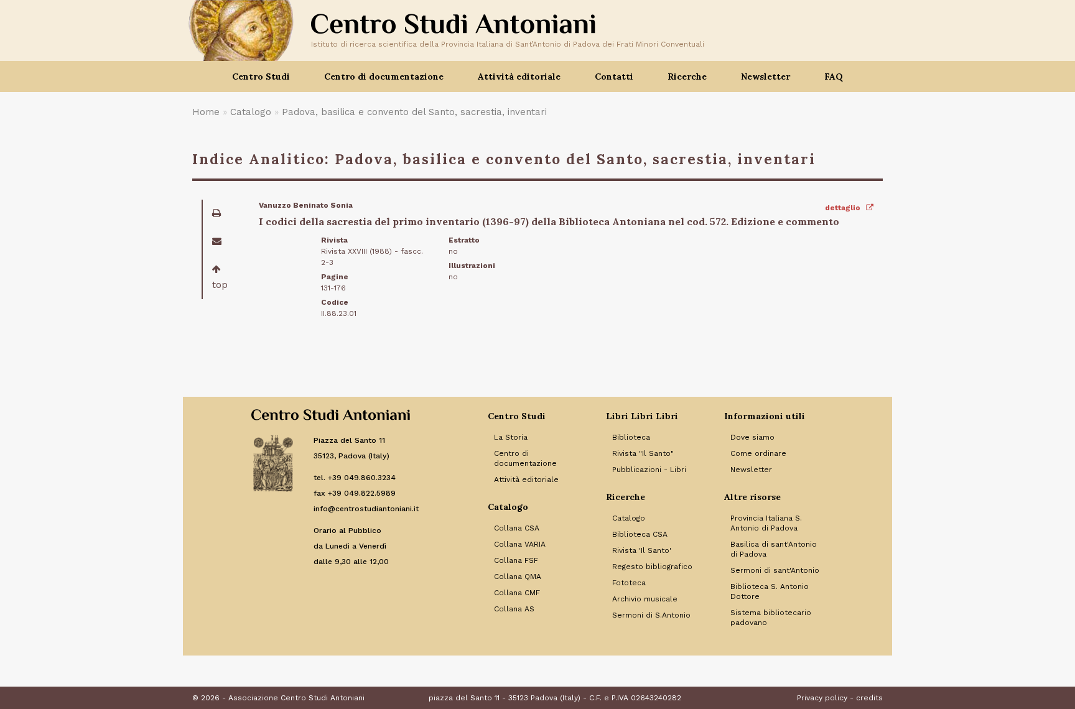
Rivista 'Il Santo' (641, 550)
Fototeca (629, 582)
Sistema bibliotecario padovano (770, 617)
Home (206, 112)
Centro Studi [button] (261, 76)
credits (869, 697)
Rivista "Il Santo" (643, 453)
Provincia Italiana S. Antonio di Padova (766, 523)
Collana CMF (517, 592)
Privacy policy (822, 697)
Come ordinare (758, 453)
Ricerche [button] (687, 76)
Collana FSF (516, 560)
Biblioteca (631, 437)
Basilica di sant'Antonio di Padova (773, 549)
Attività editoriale (526, 479)
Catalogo (250, 112)
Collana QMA (517, 576)
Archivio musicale (644, 599)
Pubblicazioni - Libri (649, 469)
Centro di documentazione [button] (384, 76)
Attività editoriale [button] (519, 76)
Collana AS (514, 609)
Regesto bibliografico (652, 566)
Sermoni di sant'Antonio (774, 570)
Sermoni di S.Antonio (651, 615)
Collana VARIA (520, 544)
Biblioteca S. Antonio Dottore (769, 591)
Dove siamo (752, 437)
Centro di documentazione (525, 458)
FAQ (833, 76)
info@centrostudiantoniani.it (366, 508)
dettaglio (843, 207)
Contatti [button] (614, 76)
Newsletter (765, 76)
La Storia (511, 437)
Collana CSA (516, 528)
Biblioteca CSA (640, 534)
